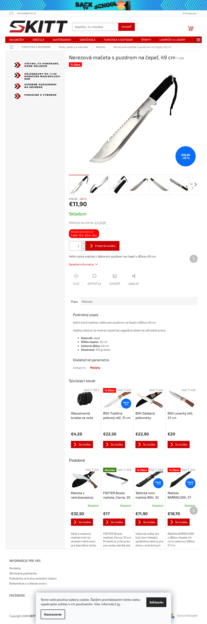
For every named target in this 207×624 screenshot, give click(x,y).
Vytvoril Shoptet (186, 615)
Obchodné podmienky (21, 573)
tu (116, 604)
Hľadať (125, 26)
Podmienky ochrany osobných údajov (31, 578)
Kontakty (13, 568)
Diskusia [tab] (85, 301)
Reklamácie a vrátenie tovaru (26, 583)
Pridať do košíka (104, 245)
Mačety (94, 367)
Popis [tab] (73, 301)
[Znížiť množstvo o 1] (82, 248)
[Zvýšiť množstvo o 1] (82, 243)
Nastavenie (51, 614)
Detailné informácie (80, 264)
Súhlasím (155, 602)
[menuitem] (15, 39)
